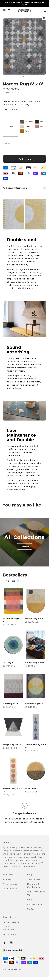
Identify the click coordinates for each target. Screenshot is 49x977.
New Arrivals (9, 874)
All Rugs (7, 879)
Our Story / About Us (36, 893)
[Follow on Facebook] (4, 943)
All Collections (10, 884)
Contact (31, 909)
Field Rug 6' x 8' (11, 703)
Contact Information (8, 928)
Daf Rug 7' (8, 662)
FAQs (30, 899)
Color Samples (10, 888)
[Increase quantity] (15, 148)
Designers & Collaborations (34, 885)
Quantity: (7, 143)
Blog (29, 874)
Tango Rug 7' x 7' (12, 744)
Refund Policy (9, 934)
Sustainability (33, 879)
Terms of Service (11, 922)
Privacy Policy (9, 917)
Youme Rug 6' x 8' (34, 618)
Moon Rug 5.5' (32, 788)
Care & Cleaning (35, 904)
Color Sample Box (34, 662)
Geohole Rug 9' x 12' (35, 703)
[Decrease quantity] (6, 148)
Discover (24, 546)
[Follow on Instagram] (11, 943)
